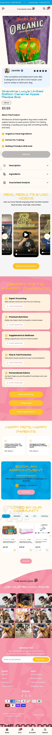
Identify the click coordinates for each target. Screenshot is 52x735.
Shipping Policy (37, 686)
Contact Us (6, 682)
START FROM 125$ (15, 306)
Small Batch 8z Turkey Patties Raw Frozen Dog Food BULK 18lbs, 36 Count (25, 542)
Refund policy (36, 674)
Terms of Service (38, 682)
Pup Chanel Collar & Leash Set (41, 542)
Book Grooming (26, 394)
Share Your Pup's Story (26, 266)
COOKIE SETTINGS (39, 715)
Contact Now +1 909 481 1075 (39, 2)
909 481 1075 (32, 485)
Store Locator (7, 686)
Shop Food (26, 403)
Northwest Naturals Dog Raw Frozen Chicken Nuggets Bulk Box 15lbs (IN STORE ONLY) (9, 542)
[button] (26, 235)
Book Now (26, 492)
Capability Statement (13, 716)
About (4, 678)
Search (5, 674)
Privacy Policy (36, 678)
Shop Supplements (26, 411)
